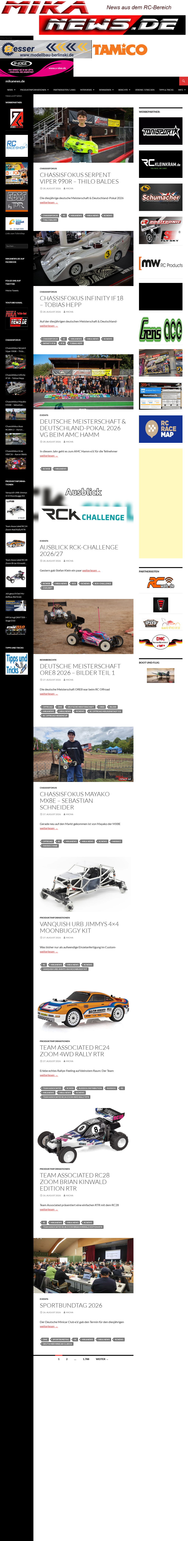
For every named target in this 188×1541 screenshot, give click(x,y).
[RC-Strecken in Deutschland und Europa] (171, 623)
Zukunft (48, 588)
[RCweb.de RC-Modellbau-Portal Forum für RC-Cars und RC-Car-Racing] (160, 584)
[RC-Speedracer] (152, 623)
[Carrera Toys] (160, 362)
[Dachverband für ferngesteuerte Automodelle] (160, 641)
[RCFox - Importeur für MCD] (17, 173)
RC (64, 215)
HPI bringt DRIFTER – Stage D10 (16, 619)
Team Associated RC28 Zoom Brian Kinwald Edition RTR (75, 1181)
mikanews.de (15, 81)
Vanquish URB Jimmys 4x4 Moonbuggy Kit (65, 969)
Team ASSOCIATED (52, 1088)
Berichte (123, 90)
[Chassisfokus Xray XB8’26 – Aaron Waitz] (16, 463)
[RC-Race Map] (160, 428)
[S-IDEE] (36, 67)
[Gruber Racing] (17, 118)
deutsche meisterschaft (81, 707)
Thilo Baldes (50, 220)
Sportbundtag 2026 (71, 1305)
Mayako (116, 841)
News (10, 90)
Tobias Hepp (76, 343)
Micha (69, 188)
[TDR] (17, 200)
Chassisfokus (48, 168)
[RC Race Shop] (17, 145)
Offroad (48, 707)
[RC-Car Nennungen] (160, 395)
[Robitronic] (160, 230)
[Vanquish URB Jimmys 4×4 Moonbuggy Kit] (16, 509)
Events (44, 415)
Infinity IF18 (49, 343)
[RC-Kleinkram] (160, 163)
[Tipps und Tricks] (17, 663)
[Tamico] (119, 49)
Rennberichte (48, 659)
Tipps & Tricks (166, 90)
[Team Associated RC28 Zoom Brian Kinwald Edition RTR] (16, 577)
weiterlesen (49, 202)
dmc (60, 707)
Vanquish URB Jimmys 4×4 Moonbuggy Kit (79, 927)
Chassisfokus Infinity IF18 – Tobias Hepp (81, 301)
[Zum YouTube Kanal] (17, 318)
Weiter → (102, 1359)
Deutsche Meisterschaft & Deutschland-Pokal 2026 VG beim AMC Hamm (83, 428)
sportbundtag (61, 1339)
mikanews (76, 215)
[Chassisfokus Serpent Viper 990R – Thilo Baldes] (16, 362)
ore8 (101, 707)
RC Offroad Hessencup (55, 715)
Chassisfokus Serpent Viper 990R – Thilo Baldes (79, 178)
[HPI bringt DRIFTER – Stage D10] (16, 630)
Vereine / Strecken (144, 90)
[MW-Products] (160, 263)
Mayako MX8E (50, 846)
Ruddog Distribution (90, 1088)
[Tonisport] (160, 130)
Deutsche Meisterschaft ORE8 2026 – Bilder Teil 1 (80, 669)
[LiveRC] (160, 604)
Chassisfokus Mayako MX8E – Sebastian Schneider (75, 800)
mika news (93, 215)
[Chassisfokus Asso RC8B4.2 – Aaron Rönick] (16, 439)
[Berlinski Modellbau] (46, 49)
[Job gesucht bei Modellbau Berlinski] (16, 605)
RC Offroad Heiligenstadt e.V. (105, 711)
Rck (74, 583)
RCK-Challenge (103, 583)
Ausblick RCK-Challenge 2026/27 (79, 550)
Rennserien (105, 90)
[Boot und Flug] (160, 675)
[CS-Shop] (160, 197)
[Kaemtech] (160, 296)
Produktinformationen (33, 90)
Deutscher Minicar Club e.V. (57, 1344)
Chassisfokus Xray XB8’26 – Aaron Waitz (16, 453)
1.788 (86, 1359)
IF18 (62, 343)
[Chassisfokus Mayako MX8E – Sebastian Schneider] (16, 414)
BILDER (113, 707)
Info (180, 90)
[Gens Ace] (160, 329)
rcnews (108, 215)
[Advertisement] (160, 503)
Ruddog (111, 1088)
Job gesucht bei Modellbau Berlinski (15, 595)
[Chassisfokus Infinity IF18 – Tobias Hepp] (16, 388)
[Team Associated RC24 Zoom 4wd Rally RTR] (16, 543)
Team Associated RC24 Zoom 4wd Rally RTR (75, 1051)
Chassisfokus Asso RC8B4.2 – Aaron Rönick (14, 428)
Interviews (86, 90)
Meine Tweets (12, 290)
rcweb (46, 469)
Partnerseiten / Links (64, 90)
